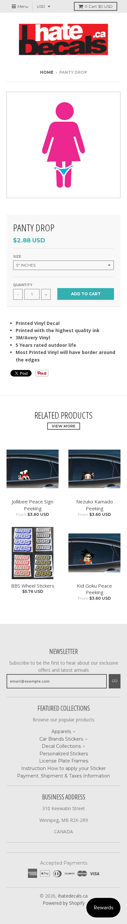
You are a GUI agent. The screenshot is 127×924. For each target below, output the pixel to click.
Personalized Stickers (63, 754)
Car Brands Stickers (61, 739)
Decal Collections (61, 746)
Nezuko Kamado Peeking (94, 505)
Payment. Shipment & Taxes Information (63, 776)
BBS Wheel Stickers (32, 585)
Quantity (22, 285)
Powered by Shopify (64, 903)
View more (64, 426)
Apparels (61, 731)
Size (17, 256)
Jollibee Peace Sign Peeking (32, 505)
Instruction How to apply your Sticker (63, 768)
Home (46, 72)
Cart (99, 6)
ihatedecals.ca (73, 896)
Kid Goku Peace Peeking (94, 589)
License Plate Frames (63, 761)
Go (114, 681)
